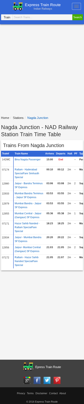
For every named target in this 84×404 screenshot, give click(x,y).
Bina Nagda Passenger (28, 159)
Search (77, 17)
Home (5, 117)
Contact (53, 393)
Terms (30, 393)
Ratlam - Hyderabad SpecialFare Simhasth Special (27, 173)
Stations (18, 117)
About (62, 393)
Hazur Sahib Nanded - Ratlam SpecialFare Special (27, 227)
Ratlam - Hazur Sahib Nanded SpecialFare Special (27, 261)
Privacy (21, 393)
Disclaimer (41, 393)
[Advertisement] (42, 68)
